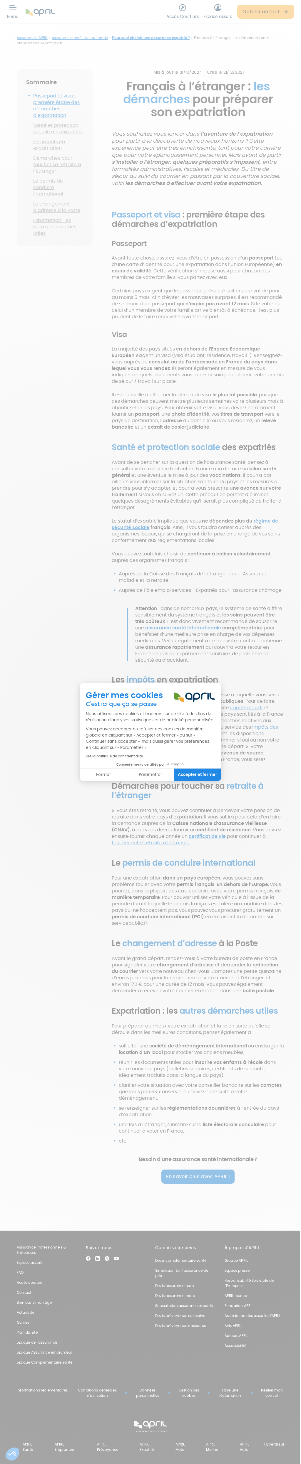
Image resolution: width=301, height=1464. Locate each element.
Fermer (103, 774)
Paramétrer (150, 774)
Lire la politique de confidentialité (114, 756)
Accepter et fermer (197, 774)
